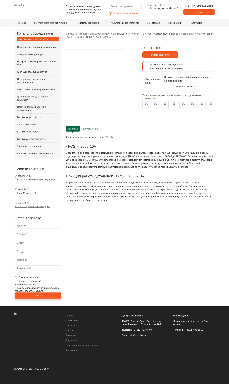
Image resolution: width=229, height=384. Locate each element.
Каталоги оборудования (126, 13)
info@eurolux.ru (138, 335)
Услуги (69, 330)
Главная (22, 22)
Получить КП (199, 12)
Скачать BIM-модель (184, 86)
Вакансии (70, 335)
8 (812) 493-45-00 (199, 6)
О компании (174, 22)
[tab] (38, 39)
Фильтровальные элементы (124, 22)
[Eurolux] (37, 8)
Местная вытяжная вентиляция (50, 22)
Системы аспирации (89, 22)
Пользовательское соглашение (82, 345)
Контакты (196, 22)
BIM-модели (153, 22)
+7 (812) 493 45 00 (142, 329)
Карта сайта (71, 350)
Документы (71, 340)
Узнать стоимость (160, 54)
